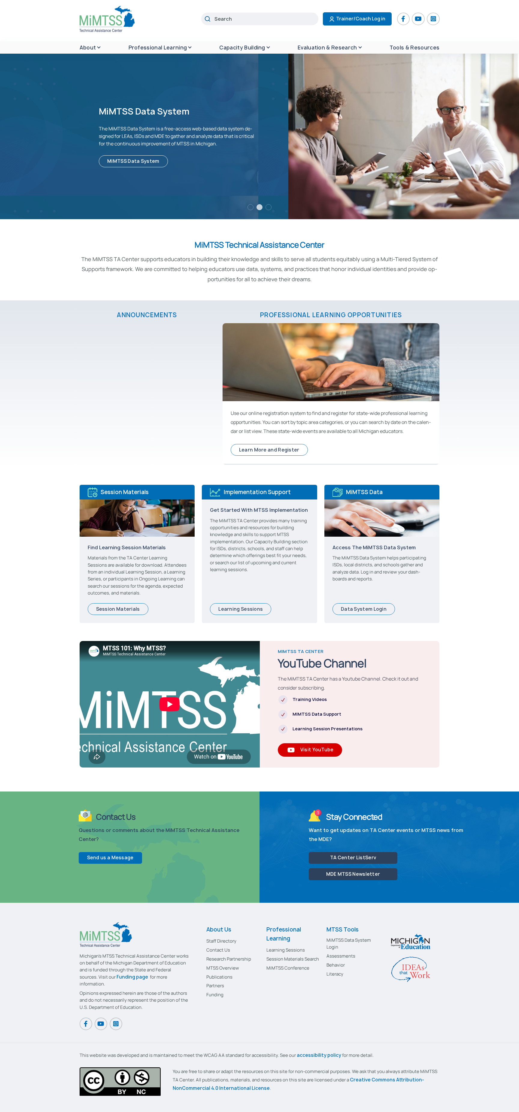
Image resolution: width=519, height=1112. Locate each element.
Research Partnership (228, 959)
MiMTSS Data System (133, 161)
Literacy (334, 974)
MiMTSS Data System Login (348, 943)
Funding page (132, 977)
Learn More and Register (269, 450)
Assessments (340, 956)
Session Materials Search (292, 959)
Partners (215, 985)
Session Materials (118, 609)
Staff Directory (221, 941)
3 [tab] (269, 207)
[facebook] (403, 19)
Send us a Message (110, 857)
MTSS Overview (222, 968)
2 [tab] (259, 207)
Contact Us (218, 950)
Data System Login (364, 609)
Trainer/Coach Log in (360, 19)
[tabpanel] (259, 136)
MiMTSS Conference (287, 968)
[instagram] (433, 19)
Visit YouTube (317, 750)
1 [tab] (250, 207)
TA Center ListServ (353, 857)
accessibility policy (319, 1055)
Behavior (335, 965)
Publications (219, 977)
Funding (214, 994)
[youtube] (418, 19)
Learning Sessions (240, 609)
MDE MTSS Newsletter (353, 874)
